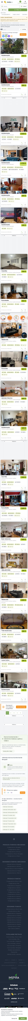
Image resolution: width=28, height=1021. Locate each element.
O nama (13, 959)
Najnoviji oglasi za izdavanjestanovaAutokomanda (11, 778)
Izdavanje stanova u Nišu (14, 911)
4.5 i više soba (8, 829)
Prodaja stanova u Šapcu (14, 892)
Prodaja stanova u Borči (14, 849)
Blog (6, 959)
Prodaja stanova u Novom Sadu (14, 881)
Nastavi (23, 1018)
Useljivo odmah (16, 14)
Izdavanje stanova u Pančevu (14, 922)
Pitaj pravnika (14, 952)
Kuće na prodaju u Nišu (14, 939)
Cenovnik (21, 962)
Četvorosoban (8, 826)
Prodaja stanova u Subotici (14, 887)
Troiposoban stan (9, 823)
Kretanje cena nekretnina (14, 950)
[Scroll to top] (14, 839)
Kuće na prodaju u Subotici (14, 943)
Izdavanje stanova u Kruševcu (14, 920)
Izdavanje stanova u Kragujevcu (14, 913)
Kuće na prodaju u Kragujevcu (14, 941)
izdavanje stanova (7, 22)
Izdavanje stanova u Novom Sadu (14, 909)
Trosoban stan (8, 821)
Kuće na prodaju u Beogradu (14, 947)
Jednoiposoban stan (10, 812)
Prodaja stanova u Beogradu (14, 847)
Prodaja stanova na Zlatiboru (14, 898)
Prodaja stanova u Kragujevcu (14, 885)
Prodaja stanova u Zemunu (14, 851)
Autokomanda (16, 22)
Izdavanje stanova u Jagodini (14, 924)
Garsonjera (8, 806)
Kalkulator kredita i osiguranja (14, 954)
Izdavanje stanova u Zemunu (14, 866)
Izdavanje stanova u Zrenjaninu (14, 917)
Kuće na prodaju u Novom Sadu (14, 937)
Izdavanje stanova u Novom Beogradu (14, 868)
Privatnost (14, 968)
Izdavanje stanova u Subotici (14, 915)
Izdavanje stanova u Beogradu (14, 864)
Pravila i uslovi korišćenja (8, 965)
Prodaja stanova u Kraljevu (14, 900)
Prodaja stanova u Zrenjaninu (14, 890)
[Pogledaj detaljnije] (14, 46)
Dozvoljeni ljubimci (6, 14)
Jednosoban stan (9, 809)
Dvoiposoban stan (9, 818)
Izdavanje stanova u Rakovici (14, 873)
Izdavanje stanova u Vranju (14, 926)
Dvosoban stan (9, 815)
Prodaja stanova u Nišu (14, 883)
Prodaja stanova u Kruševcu (14, 894)
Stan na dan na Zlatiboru (14, 928)
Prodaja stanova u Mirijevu (14, 856)
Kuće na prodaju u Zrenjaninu (14, 945)
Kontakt (21, 959)
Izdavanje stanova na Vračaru (14, 870)
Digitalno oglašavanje (10, 962)
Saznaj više (14, 1018)
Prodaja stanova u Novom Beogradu (14, 853)
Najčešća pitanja (22, 965)
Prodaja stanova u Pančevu (14, 896)
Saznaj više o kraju (7, 751)
